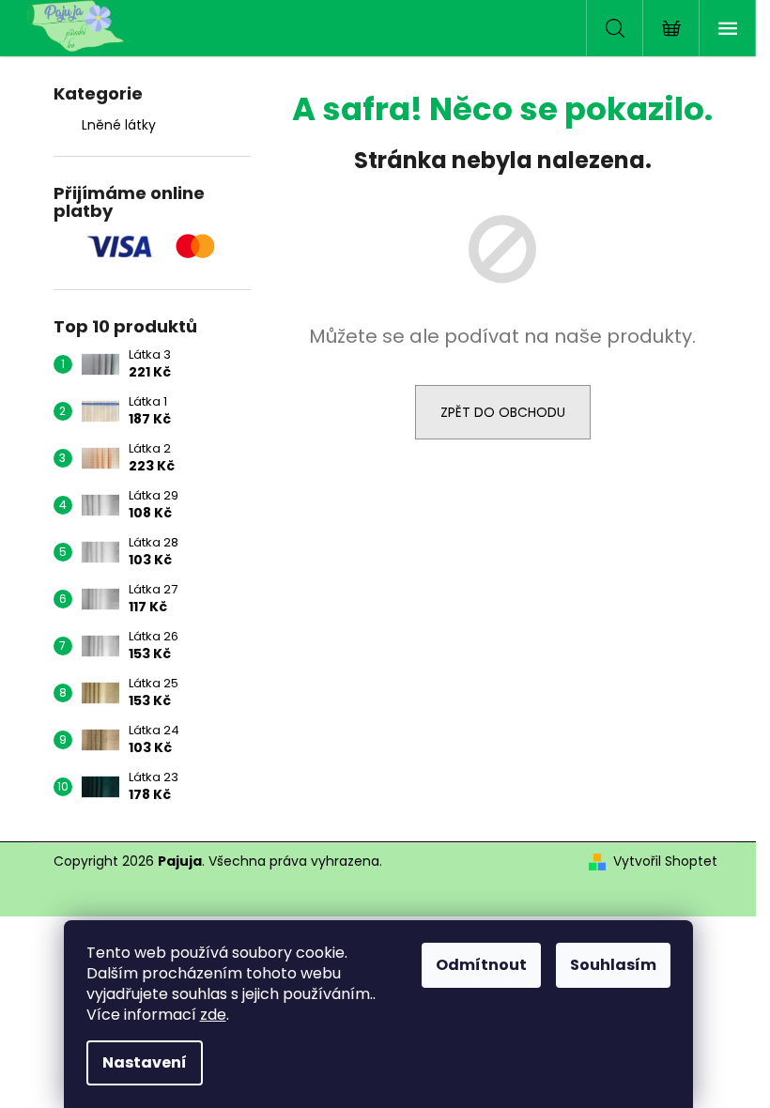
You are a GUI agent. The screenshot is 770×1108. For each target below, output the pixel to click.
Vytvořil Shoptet (665, 861)
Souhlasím (613, 965)
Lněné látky (119, 124)
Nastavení (144, 1062)
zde (213, 1014)
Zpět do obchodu (502, 412)
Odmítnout (481, 965)
